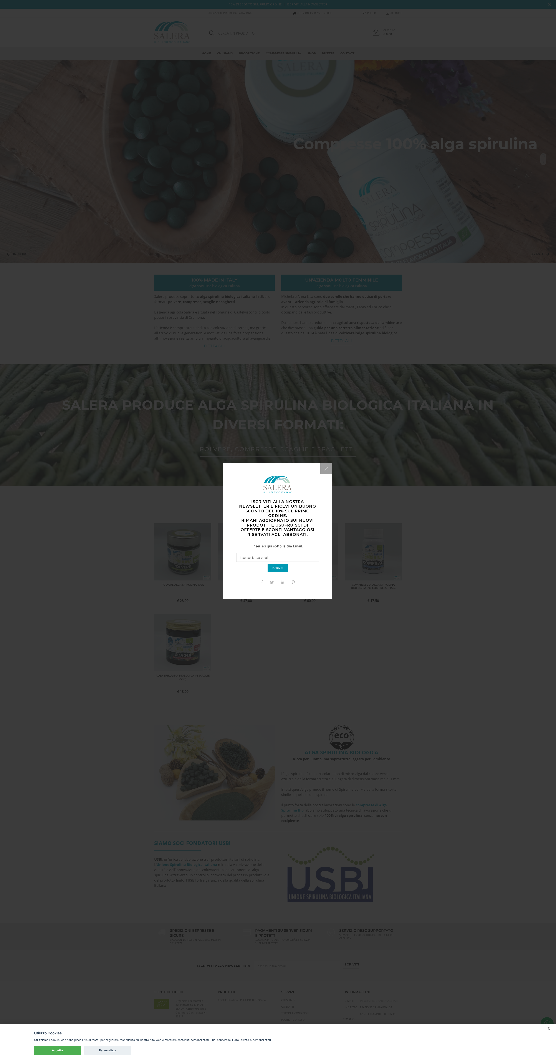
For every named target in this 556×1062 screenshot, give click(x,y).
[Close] (326, 468)
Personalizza (107, 1050)
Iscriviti (277, 568)
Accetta (57, 1050)
